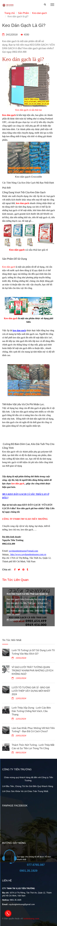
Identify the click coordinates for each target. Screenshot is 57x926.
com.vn (42, 554)
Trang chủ (9, 13)
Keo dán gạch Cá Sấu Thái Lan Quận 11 (27, 594)
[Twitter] (19, 569)
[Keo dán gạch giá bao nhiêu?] (24, 483)
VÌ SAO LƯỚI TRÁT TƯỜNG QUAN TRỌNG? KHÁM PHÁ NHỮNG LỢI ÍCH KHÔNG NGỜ (32, 670)
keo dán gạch (38, 192)
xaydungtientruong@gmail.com (23, 551)
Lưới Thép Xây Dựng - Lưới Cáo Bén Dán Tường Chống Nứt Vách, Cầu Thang (31, 711)
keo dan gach (22, 203)
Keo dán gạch (17, 250)
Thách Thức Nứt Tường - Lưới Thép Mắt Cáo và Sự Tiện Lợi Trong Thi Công (33, 747)
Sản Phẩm (23, 13)
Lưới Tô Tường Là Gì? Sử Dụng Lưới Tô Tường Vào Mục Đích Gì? (33, 652)
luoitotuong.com (31, 918)
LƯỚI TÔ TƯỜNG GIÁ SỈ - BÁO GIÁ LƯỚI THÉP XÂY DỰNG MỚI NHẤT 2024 (31, 691)
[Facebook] (14, 569)
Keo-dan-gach (39, 13)
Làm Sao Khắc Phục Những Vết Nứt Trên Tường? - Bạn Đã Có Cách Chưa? (33, 730)
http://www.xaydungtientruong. (24, 554)
